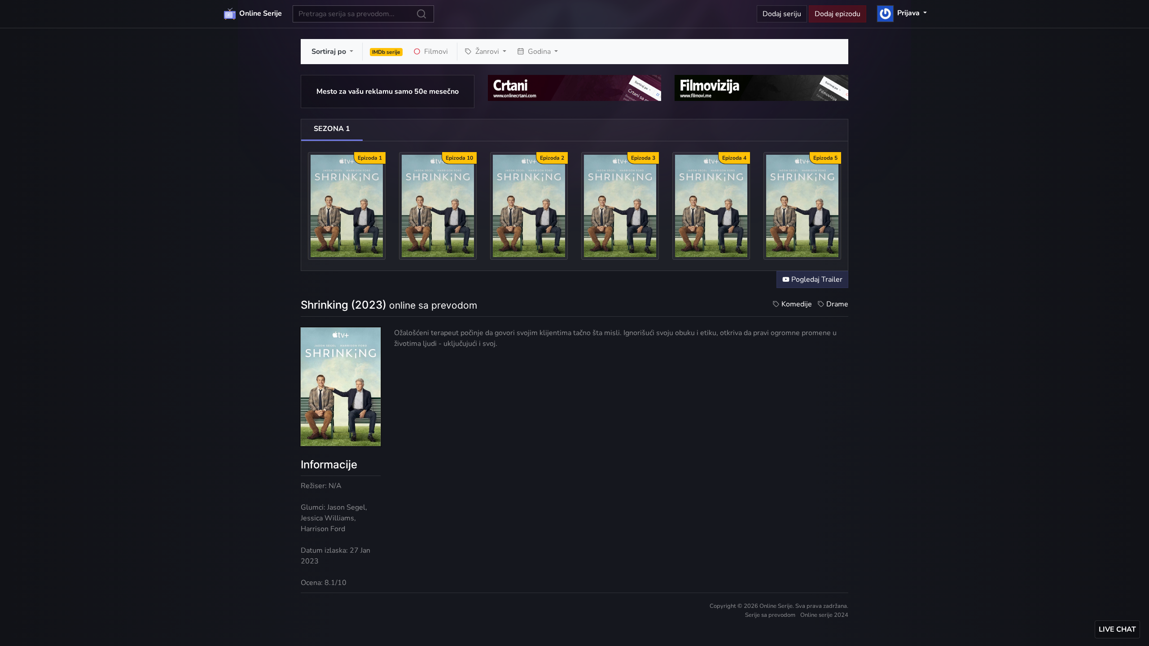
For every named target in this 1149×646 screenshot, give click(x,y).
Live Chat (1117, 629)
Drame (837, 304)
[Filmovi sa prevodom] (761, 87)
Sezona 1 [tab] (332, 129)
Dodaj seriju (782, 14)
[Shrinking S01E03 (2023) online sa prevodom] (620, 205)
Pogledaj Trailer (815, 279)
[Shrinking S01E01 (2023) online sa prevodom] (346, 205)
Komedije (796, 304)
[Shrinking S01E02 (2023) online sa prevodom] (529, 205)
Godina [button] (539, 52)
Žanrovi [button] (487, 52)
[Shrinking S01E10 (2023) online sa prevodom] (437, 205)
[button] (902, 13)
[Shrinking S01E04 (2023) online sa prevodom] (711, 205)
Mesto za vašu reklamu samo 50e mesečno (387, 91)
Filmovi (435, 52)
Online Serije (259, 13)
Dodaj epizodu (837, 14)
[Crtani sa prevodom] (575, 87)
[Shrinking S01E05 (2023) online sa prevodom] (802, 205)
